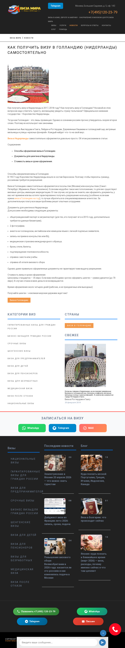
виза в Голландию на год (26, 198)
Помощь (63, 29)
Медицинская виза (20, 388)
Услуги (63, 25)
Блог (53, 29)
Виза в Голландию (19, 300)
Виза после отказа (20, 396)
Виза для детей (18, 366)
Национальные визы (21, 403)
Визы (53, 25)
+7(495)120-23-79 (102, 12)
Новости (74, 25)
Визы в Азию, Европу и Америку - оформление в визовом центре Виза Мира (81, 19)
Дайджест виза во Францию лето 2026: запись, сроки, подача (57, 521)
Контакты (106, 25)
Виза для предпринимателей (26, 358)
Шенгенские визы (19, 351)
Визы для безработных (23, 381)
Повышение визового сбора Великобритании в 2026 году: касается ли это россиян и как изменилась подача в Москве (57, 567)
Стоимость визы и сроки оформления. (33, 161)
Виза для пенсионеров (23, 373)
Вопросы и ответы (89, 25)
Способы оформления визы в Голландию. (35, 151)
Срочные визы (17, 343)
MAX (91, 428)
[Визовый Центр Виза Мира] (24, 9)
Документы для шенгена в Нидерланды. (34, 156)
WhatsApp (33, 428)
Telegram (56, 6)
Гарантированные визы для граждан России (25, 475)
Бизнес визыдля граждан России (30, 336)
